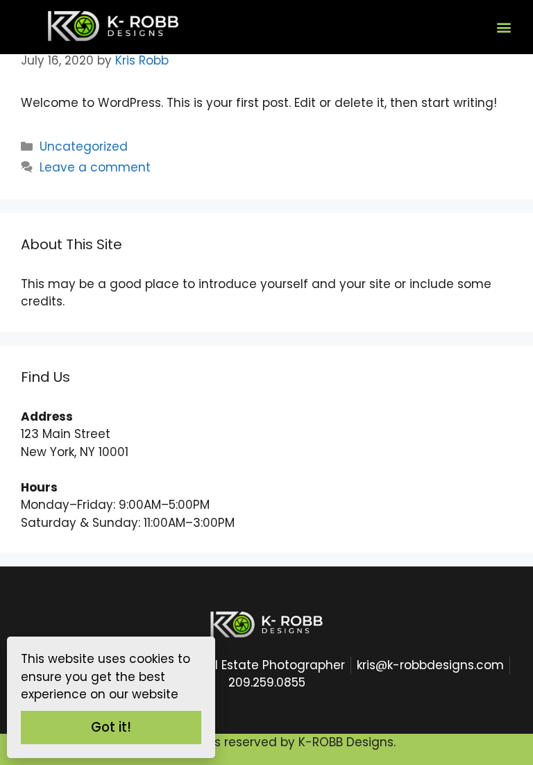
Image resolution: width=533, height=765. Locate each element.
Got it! (111, 727)
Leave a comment (95, 167)
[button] (504, 26)
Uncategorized (84, 146)
